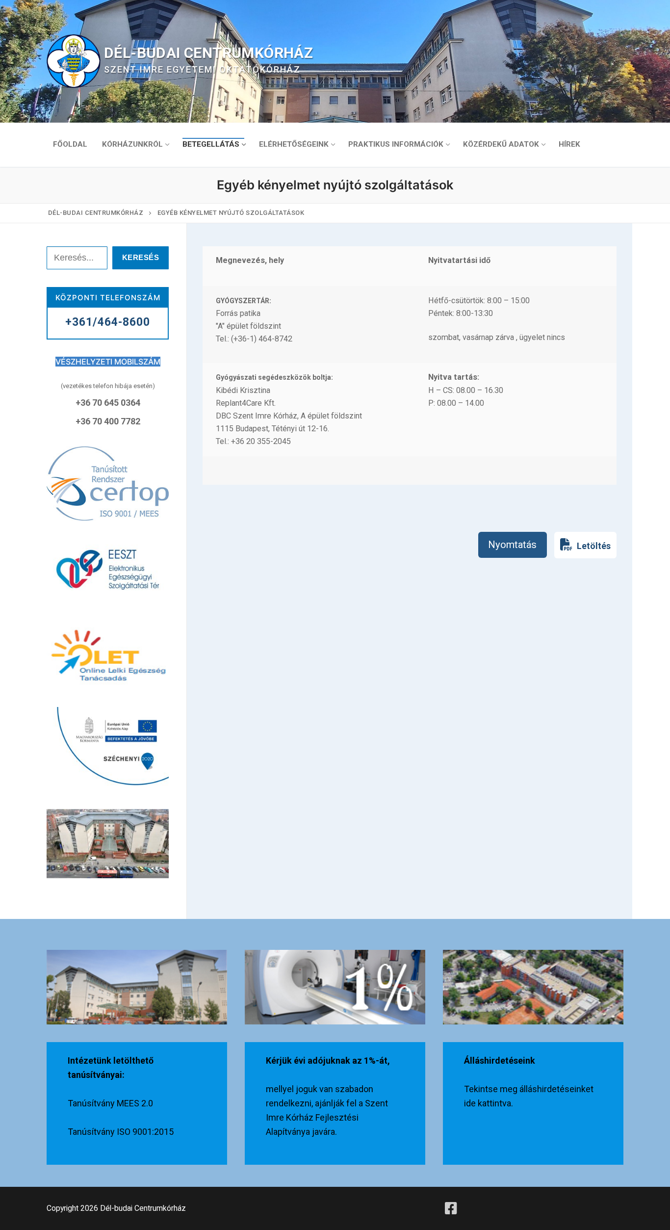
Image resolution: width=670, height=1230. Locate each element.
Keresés (140, 257)
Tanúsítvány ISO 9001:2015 (121, 1131)
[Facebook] (451, 1208)
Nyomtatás (512, 544)
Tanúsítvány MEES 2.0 (110, 1103)
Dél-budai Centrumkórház (208, 52)
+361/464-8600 (107, 322)
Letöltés (593, 546)
